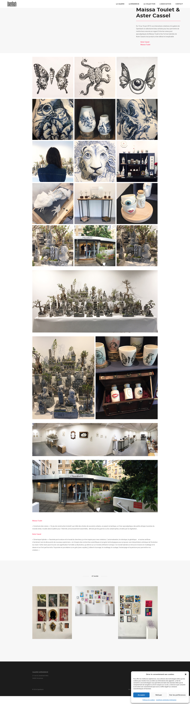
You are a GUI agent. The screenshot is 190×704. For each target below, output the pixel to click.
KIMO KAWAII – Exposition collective (95, 605)
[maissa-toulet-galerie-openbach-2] (137, 245)
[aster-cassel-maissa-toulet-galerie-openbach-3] (94, 245)
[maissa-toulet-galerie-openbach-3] (63, 377)
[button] (186, 674)
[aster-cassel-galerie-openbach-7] (137, 77)
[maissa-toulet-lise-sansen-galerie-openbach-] (52, 161)
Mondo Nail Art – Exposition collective (52, 620)
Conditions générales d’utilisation (166, 700)
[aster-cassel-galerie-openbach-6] (52, 203)
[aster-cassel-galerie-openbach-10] (137, 161)
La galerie (120, 4)
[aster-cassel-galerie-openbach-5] (52, 119)
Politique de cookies (148, 700)
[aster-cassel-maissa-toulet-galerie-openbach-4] (95, 486)
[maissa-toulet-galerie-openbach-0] (95, 301)
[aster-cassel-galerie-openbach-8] (94, 77)
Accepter (141, 695)
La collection (149, 4)
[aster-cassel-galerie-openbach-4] (127, 377)
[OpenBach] (12, 4)
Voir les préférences (177, 695)
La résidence (134, 4)
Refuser (159, 695)
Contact (179, 4)
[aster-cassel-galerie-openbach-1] (137, 203)
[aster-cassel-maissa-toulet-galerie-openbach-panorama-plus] (95, 439)
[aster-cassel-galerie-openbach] (94, 119)
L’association (165, 4)
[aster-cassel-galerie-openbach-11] (94, 161)
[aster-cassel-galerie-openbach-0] (94, 203)
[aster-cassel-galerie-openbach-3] (137, 119)
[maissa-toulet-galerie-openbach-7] (52, 245)
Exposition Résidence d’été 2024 (137, 620)
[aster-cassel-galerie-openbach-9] (52, 77)
